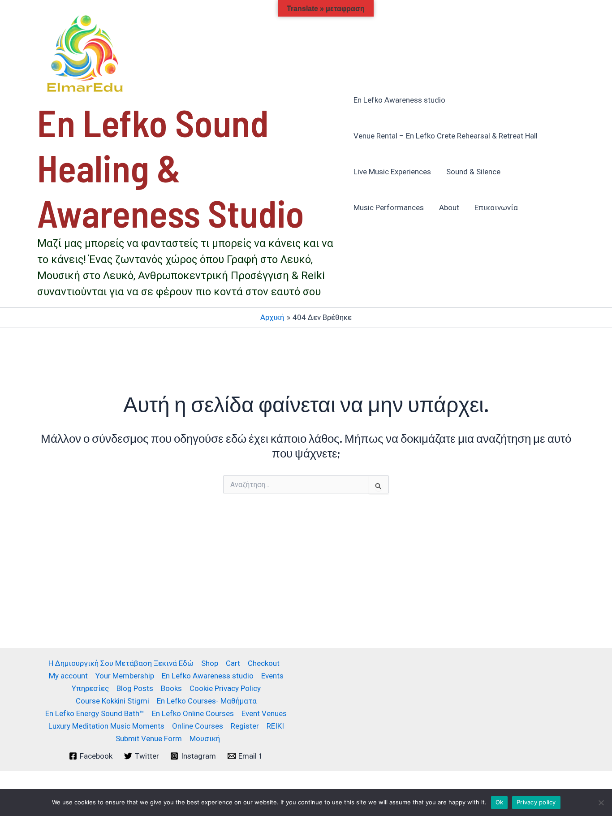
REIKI (275, 725)
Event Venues (264, 713)
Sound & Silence (473, 171)
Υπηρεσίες (90, 688)
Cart (233, 663)
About (449, 207)
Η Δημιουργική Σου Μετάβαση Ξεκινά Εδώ (121, 663)
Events (272, 675)
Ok (500, 802)
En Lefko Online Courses (193, 713)
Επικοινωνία (496, 207)
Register (245, 725)
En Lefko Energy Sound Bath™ (94, 713)
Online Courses (197, 725)
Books (171, 688)
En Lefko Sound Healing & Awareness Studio (170, 167)
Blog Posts (134, 688)
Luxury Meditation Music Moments (106, 725)
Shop (209, 663)
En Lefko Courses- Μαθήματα (207, 700)
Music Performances (388, 207)
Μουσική (205, 738)
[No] (600, 802)
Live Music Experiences (392, 171)
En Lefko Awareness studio (399, 99)
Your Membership (124, 675)
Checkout (264, 663)
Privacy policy (536, 802)
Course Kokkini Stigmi (112, 700)
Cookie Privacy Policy (225, 688)
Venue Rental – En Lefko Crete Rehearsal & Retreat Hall (445, 135)
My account (68, 675)
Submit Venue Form (149, 738)
